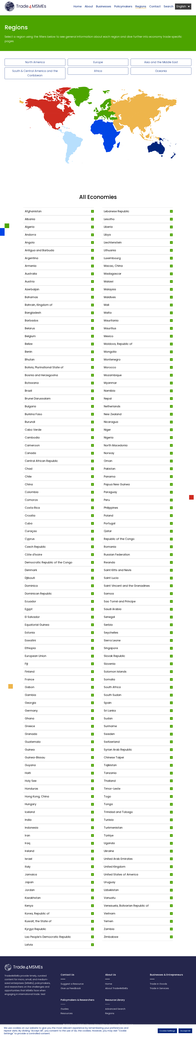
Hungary (30, 804)
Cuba (28, 523)
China (29, 484)
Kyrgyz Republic (35, 929)
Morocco (110, 367)
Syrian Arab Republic (118, 749)
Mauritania (111, 320)
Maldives (110, 297)
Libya (107, 235)
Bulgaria (30, 406)
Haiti (28, 773)
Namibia (109, 391)
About (89, 6)
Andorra (30, 235)
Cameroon (32, 445)
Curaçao (31, 531)
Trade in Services (159, 988)
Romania (110, 547)
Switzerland (112, 742)
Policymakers (123, 6)
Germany (31, 710)
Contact (155, 6)
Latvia (29, 945)
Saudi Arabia (112, 609)
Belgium (30, 336)
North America (35, 62)
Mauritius (110, 328)
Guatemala (32, 742)
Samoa (109, 593)
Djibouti (30, 578)
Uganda (109, 843)
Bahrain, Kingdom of (38, 305)
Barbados (31, 320)
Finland (29, 671)
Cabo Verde (33, 430)
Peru (107, 500)
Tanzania (110, 773)
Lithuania (110, 250)
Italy (27, 867)
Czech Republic (35, 547)
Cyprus (30, 539)
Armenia (30, 266)
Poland (108, 515)
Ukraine (109, 851)
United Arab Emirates (118, 859)
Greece (30, 726)
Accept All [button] (185, 1030)
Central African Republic (41, 461)
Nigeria (108, 437)
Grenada (31, 734)
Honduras (31, 788)
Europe (98, 62)
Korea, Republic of (37, 913)
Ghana (29, 718)
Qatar (108, 531)
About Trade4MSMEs (116, 988)
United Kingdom (114, 867)
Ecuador (30, 601)
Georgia (30, 703)
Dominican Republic (38, 593)
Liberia (108, 227)
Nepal (108, 398)
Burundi (30, 422)
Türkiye (108, 835)
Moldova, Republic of (118, 344)
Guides (65, 1008)
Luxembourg (112, 258)
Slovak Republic (114, 656)
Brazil (28, 391)
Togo (107, 796)
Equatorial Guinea (37, 625)
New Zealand (112, 414)
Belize (28, 344)
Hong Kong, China (37, 796)
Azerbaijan (32, 289)
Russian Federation (117, 554)
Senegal (109, 617)
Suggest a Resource (72, 983)
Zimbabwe (111, 937)
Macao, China (113, 266)
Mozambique (113, 375)
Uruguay (109, 882)
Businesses (103, 6)
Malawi (108, 281)
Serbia (108, 625)
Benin (28, 352)
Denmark (31, 570)
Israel (28, 859)
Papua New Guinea (117, 484)
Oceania (161, 71)
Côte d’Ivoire (33, 554)
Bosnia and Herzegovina (41, 375)
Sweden (109, 734)
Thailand (110, 781)
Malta (107, 313)
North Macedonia (115, 445)
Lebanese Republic (116, 211)
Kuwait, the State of (38, 921)
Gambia (30, 695)
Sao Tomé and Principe (120, 601)
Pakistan (109, 469)
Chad (28, 469)
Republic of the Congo (119, 539)
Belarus (30, 328)
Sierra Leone (112, 640)
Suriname (110, 726)
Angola (29, 242)
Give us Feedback (71, 988)
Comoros (31, 500)
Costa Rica (32, 508)
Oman (108, 461)
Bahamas (31, 297)
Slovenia (109, 664)
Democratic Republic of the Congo (48, 562)
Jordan (30, 890)
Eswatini (30, 640)
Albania (30, 219)
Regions (140, 6)
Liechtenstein (113, 242)
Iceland (30, 812)
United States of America (121, 874)
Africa (98, 71)
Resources (67, 1013)
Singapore (111, 648)
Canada (30, 453)
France (29, 679)
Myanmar (110, 383)
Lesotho (109, 219)
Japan (29, 882)
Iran (27, 835)
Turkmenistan (113, 828)
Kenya (29, 906)
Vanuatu (109, 898)
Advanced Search (115, 1008)
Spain (107, 703)
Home (78, 6)
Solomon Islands (115, 671)
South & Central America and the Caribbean (35, 73)
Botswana (32, 383)
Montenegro (112, 359)
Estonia (30, 632)
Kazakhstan (33, 898)
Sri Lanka (110, 710)
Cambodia (32, 437)
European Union (35, 656)
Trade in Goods (158, 983)
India (28, 820)
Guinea (30, 749)
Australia (31, 274)
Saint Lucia (111, 578)
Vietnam (109, 913)
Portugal (109, 523)
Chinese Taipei (114, 757)
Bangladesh (33, 313)
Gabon (29, 687)
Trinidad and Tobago (118, 812)
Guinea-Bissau (35, 757)
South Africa (112, 687)
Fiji (26, 664)
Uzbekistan (111, 890)
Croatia (30, 515)
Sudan (108, 718)
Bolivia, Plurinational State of (44, 367)
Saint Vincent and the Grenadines (127, 586)
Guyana (30, 765)
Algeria (29, 227)
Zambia (109, 929)
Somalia (109, 679)
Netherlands (112, 406)
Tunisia (108, 820)
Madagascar (112, 274)
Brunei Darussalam (38, 398)
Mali (106, 305)
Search (168, 6)
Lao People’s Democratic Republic (48, 937)
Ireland (29, 851)
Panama (109, 476)
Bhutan (29, 359)
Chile (28, 476)
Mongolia (110, 352)
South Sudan (112, 695)
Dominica (31, 586)
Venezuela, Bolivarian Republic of (126, 906)
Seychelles (111, 632)
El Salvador (32, 617)
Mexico (108, 336)
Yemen (108, 921)
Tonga (108, 804)
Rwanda (109, 562)
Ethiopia (30, 648)
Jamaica (31, 874)
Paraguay (110, 492)
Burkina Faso (33, 414)
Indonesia (31, 828)
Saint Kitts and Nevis (117, 570)
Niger (107, 430)
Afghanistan (33, 211)
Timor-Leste (112, 788)
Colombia (31, 492)
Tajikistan (110, 765)
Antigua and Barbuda (39, 250)
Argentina (31, 258)
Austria (29, 281)
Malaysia (110, 289)
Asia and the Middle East (161, 62)
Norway (109, 453)
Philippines (111, 508)
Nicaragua (111, 422)
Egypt (28, 609)
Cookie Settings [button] (167, 1030)
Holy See (30, 781)
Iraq (27, 843)
